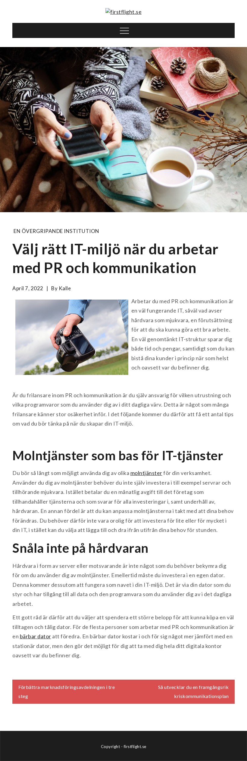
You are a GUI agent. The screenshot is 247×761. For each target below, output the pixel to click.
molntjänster (146, 473)
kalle (65, 288)
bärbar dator (35, 636)
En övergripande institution (56, 231)
